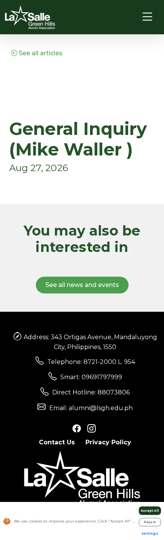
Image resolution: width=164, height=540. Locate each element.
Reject (150, 522)
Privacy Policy (108, 442)
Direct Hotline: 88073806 (91, 392)
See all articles (40, 53)
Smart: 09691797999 (91, 377)
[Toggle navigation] (147, 17)
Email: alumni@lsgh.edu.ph (91, 408)
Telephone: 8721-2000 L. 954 (91, 361)
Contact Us (57, 442)
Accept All (150, 511)
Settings (149, 533)
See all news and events (82, 284)
